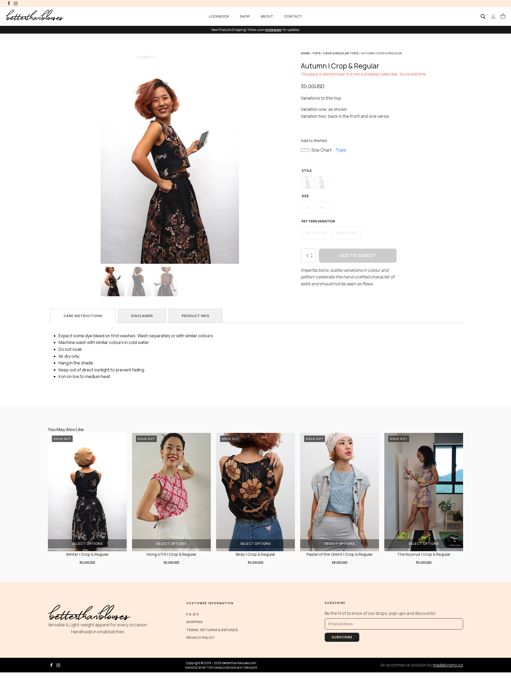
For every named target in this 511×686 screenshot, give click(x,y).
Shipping (194, 622)
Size (305, 196)
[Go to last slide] (100, 160)
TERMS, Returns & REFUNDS (212, 630)
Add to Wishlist (314, 140)
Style (307, 170)
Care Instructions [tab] (83, 316)
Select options (87, 543)
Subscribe (342, 637)
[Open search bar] (483, 16)
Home (305, 53)
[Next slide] (239, 160)
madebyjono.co (448, 665)
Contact (293, 16)
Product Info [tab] (195, 316)
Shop (245, 16)
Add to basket (358, 255)
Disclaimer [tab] (142, 316)
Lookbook (219, 16)
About (267, 16)
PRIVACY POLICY (200, 637)
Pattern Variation (318, 221)
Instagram (273, 29)
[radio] (308, 182)
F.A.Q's (192, 614)
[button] (503, 16)
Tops (316, 53)
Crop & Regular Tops (340, 53)
